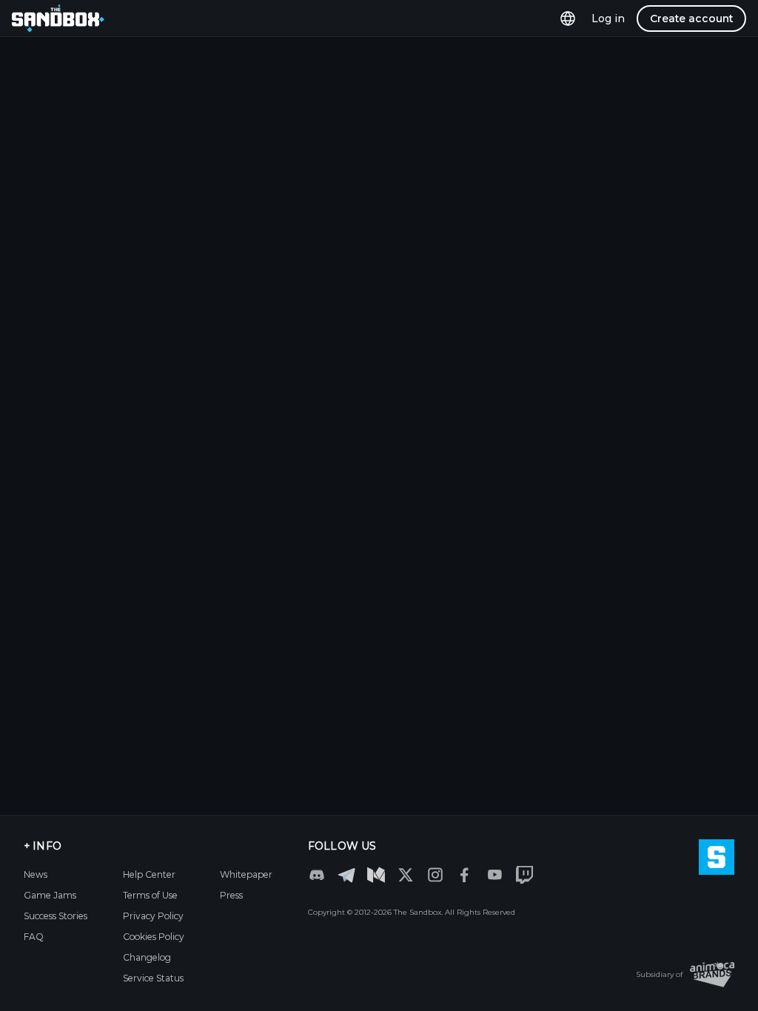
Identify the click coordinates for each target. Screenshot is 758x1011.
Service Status (153, 978)
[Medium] (376, 875)
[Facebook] (465, 875)
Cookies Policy (153, 936)
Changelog (147, 957)
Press (231, 895)
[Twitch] (524, 875)
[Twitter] (406, 875)
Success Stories (55, 915)
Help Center (149, 874)
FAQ (34, 936)
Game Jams (50, 895)
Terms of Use (150, 895)
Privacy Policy (153, 915)
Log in (608, 18)
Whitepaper (246, 874)
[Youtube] (494, 875)
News (35, 874)
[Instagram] (435, 875)
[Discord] (317, 875)
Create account (691, 18)
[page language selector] (568, 18)
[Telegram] (346, 874)
